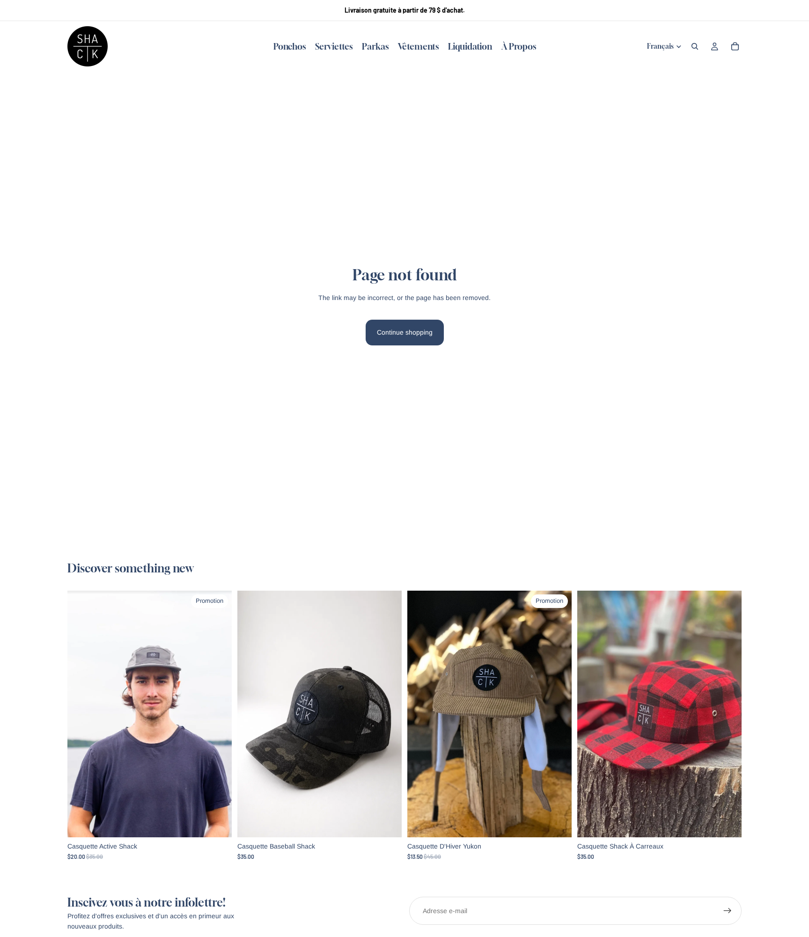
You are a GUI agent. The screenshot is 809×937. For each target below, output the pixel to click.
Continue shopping (405, 332)
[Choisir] (217, 822)
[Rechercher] (694, 46)
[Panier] (735, 46)
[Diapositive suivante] (218, 714)
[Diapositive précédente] (81, 714)
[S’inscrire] (727, 911)
